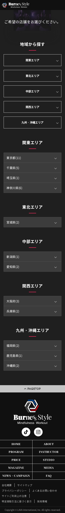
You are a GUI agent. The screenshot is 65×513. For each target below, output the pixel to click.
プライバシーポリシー (14, 490)
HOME (16, 444)
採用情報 (42, 501)
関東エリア (33, 60)
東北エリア (33, 76)
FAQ (49, 475)
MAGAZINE (16, 467)
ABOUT (49, 444)
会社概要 (7, 485)
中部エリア (33, 91)
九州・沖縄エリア (32, 122)
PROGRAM (16, 452)
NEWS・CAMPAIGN (16, 475)
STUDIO (49, 460)
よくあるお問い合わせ (44, 490)
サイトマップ (24, 485)
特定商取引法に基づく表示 (17, 501)
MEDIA (49, 467)
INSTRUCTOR (48, 452)
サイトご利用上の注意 (14, 496)
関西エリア (33, 107)
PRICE (16, 460)
